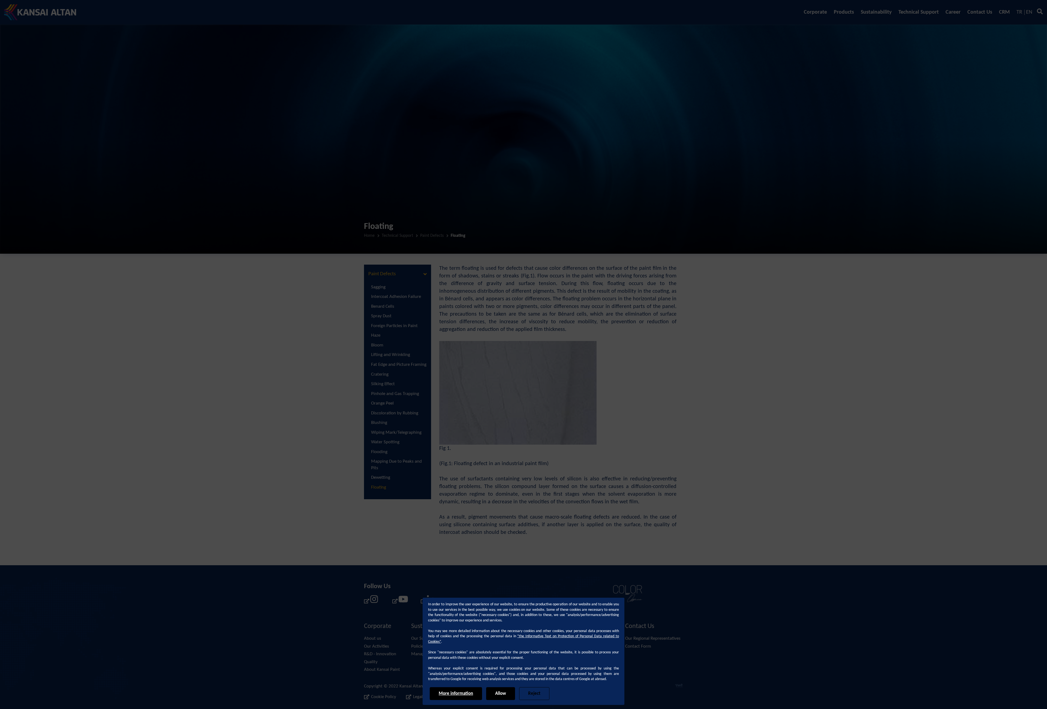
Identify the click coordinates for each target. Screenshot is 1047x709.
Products (844, 12)
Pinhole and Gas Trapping (395, 393)
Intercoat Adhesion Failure (396, 296)
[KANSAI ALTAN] (40, 12)
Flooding (379, 452)
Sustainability (876, 12)
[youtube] (399, 601)
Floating (378, 487)
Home (369, 236)
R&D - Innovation (380, 654)
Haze (375, 335)
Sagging (378, 287)
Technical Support (918, 12)
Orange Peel (382, 403)
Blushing (379, 422)
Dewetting (380, 477)
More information (456, 693)
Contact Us (979, 12)
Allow (500, 693)
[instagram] (371, 601)
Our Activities (376, 646)
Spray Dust (381, 316)
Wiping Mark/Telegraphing (396, 432)
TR (1019, 12)
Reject (534, 693)
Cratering (380, 374)
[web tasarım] (679, 686)
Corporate (815, 12)
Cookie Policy (383, 697)
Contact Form (638, 646)
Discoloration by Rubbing (394, 413)
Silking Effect (383, 384)
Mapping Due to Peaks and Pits (396, 464)
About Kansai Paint (382, 669)
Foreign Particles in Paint (394, 326)
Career (953, 12)
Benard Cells (382, 306)
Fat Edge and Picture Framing (398, 364)
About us (372, 638)
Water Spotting (385, 442)
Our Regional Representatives (653, 638)
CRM (1004, 12)
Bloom (377, 345)
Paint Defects (432, 236)
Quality (371, 662)
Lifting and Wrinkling (390, 354)
